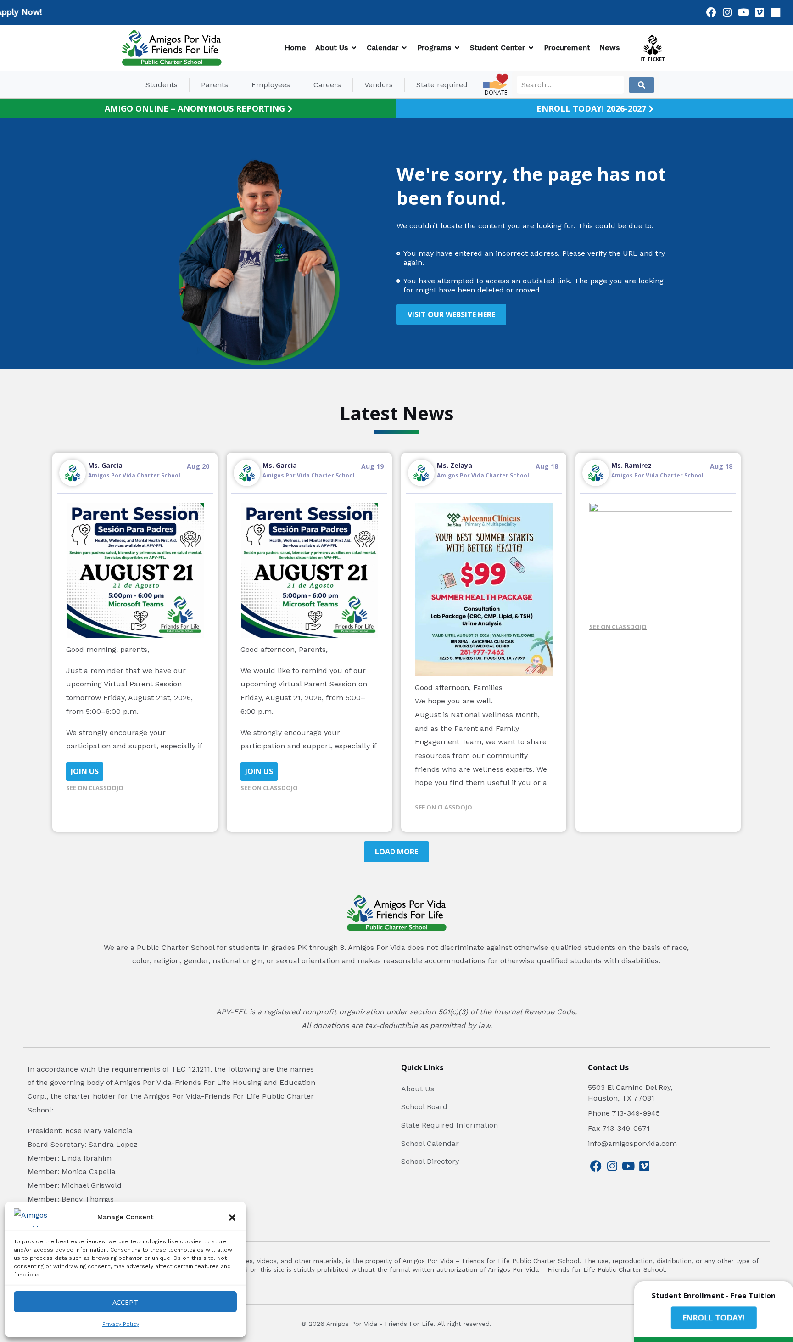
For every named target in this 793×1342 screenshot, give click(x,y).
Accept (125, 1302)
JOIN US (85, 771)
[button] (232, 1217)
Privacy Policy (120, 1324)
